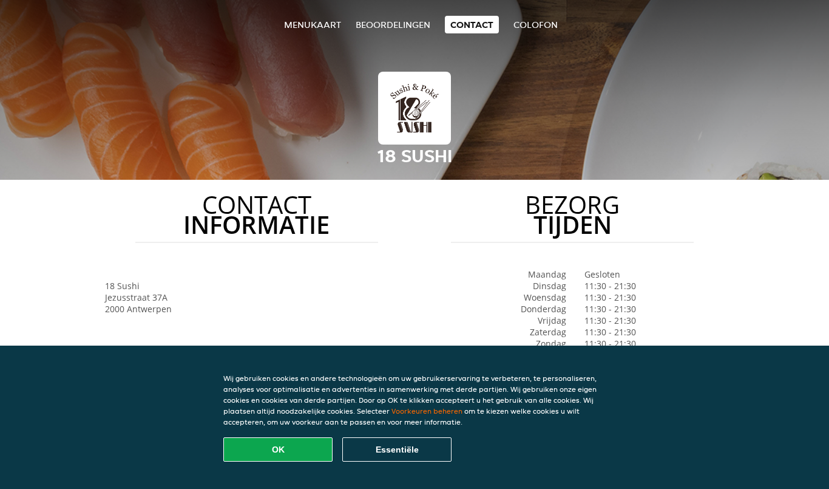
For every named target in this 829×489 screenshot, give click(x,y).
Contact (471, 24)
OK (278, 449)
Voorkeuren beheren (426, 410)
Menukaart (312, 24)
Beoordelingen (393, 24)
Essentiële (397, 449)
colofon (535, 24)
